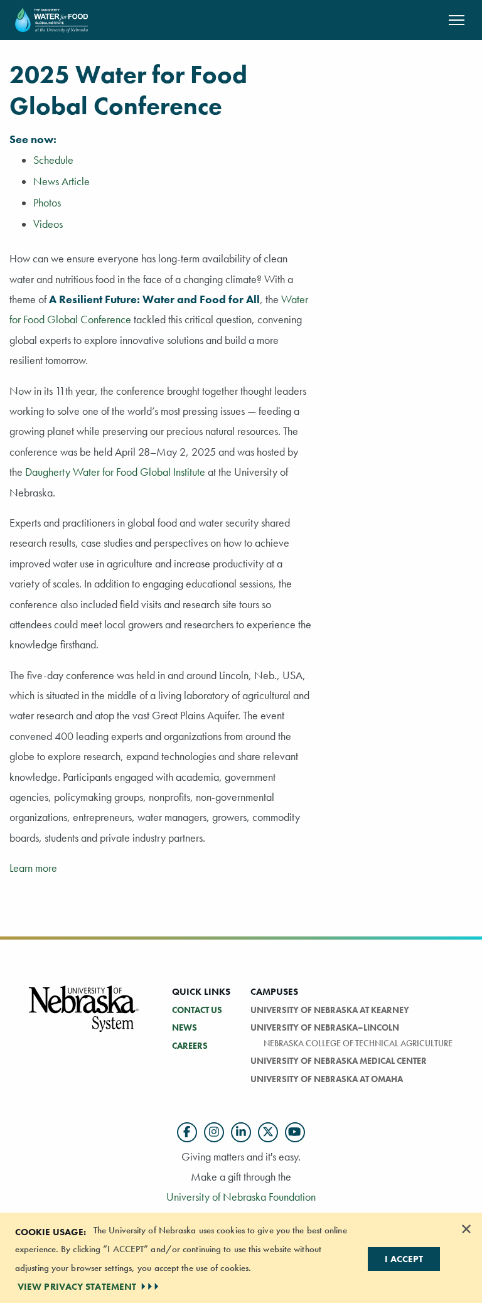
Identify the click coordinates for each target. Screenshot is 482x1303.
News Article (61, 181)
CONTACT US (197, 1010)
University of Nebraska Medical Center (338, 1060)
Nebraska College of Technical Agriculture (358, 1043)
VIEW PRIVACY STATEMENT (77, 1286)
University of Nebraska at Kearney (329, 1010)
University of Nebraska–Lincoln (324, 1027)
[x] (268, 1132)
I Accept (404, 1259)
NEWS (184, 1027)
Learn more (33, 868)
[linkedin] (241, 1132)
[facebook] (187, 1132)
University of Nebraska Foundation (241, 1196)
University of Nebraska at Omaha (326, 1079)
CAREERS (190, 1045)
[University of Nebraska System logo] (84, 1016)
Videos (48, 224)
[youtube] (295, 1132)
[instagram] (214, 1132)
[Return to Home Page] (51, 18)
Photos (47, 203)
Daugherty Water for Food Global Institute (115, 471)
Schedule (53, 160)
